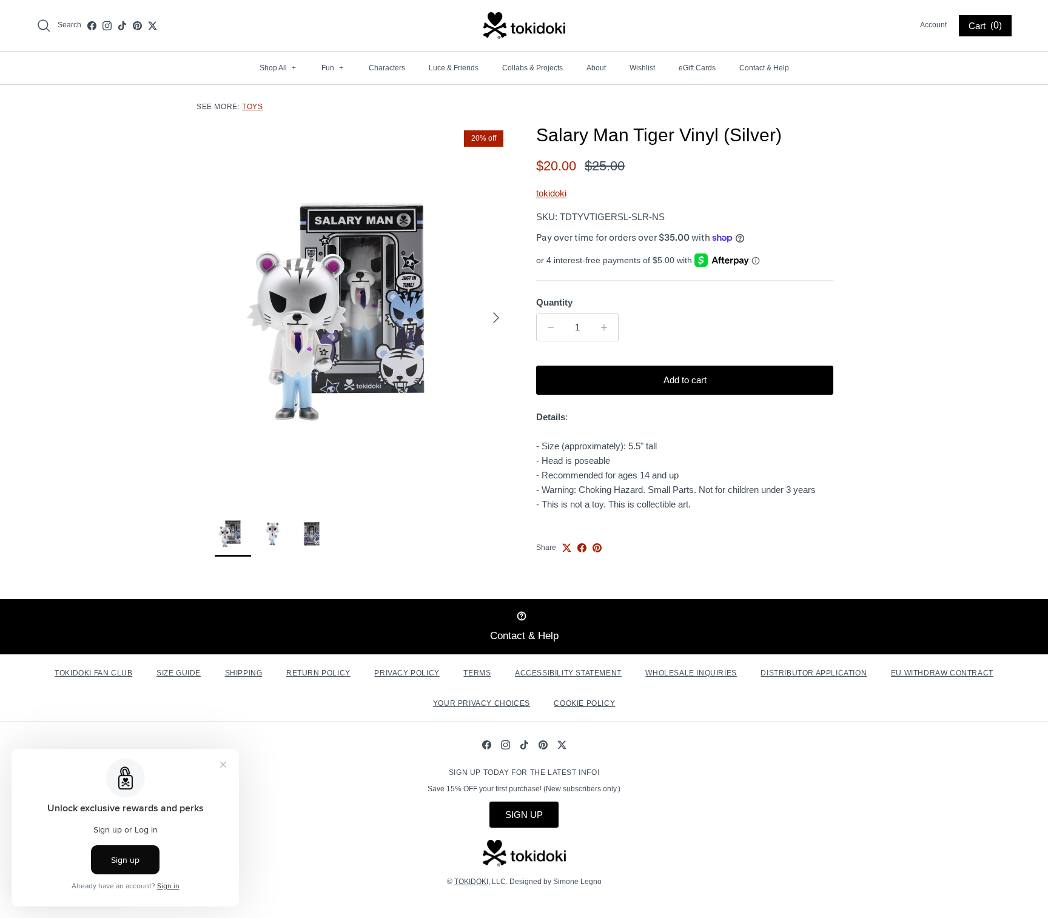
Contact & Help (764, 68)
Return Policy (318, 673)
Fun (332, 68)
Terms (477, 673)
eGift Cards (697, 68)
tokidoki (551, 193)
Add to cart (685, 380)
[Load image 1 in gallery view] (362, 311)
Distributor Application (814, 673)
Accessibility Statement (568, 673)
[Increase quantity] (607, 327)
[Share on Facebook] (581, 547)
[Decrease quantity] (547, 327)
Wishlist (642, 68)
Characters (387, 68)
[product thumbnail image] (233, 534)
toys (252, 106)
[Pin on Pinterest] (597, 547)
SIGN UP (524, 814)
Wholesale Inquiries (690, 673)
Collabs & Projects (532, 68)
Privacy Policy (406, 673)
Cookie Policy (584, 703)
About (596, 68)
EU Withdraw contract (942, 673)
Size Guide (178, 673)
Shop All (278, 68)
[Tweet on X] (566, 547)
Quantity (554, 302)
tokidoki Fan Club (93, 673)
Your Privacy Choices (481, 703)
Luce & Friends (454, 68)
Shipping (244, 673)
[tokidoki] (524, 25)
